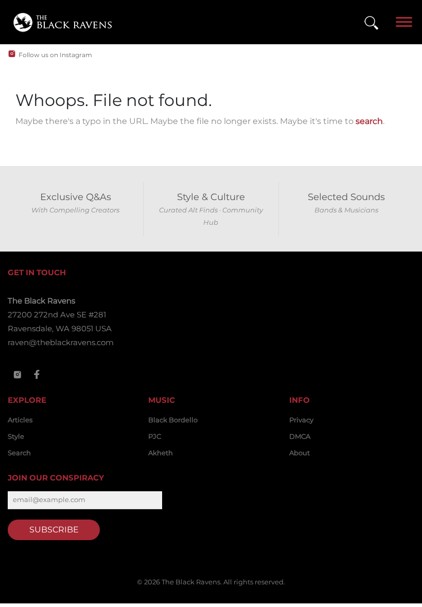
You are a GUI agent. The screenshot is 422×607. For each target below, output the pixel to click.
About (299, 453)
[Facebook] (37, 374)
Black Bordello (173, 420)
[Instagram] (17, 374)
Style (16, 436)
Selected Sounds (346, 197)
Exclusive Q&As (75, 197)
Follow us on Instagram (55, 55)
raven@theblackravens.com (61, 342)
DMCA (299, 436)
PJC (154, 436)
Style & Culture (211, 197)
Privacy (301, 420)
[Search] (371, 22)
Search (19, 453)
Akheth (160, 453)
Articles (20, 420)
